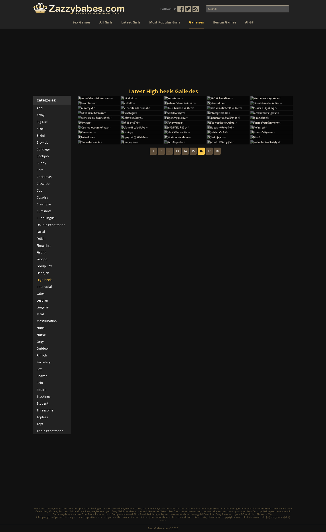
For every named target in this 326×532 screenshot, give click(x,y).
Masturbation (47, 321)
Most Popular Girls (164, 22)
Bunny (41, 163)
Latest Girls (130, 22)
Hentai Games (224, 22)
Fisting (41, 252)
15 (193, 151)
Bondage (43, 149)
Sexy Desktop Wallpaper (260, 511)
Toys (40, 424)
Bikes (40, 129)
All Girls (105, 22)
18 (217, 151)
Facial (41, 232)
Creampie (44, 204)
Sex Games (81, 22)
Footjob (42, 259)
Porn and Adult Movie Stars (74, 511)
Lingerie (43, 307)
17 (209, 151)
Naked (163, 511)
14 (185, 151)
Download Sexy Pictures (217, 514)
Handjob (43, 273)
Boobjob (43, 156)
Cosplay (42, 197)
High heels (44, 280)
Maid (40, 314)
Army (40, 115)
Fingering (44, 245)
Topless (42, 417)
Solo (40, 383)
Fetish (41, 238)
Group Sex (44, 266)
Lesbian (42, 300)
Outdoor (43, 348)
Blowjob (42, 142)
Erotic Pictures (96, 514)
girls (238, 508)
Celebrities (41, 511)
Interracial (44, 287)
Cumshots (44, 211)
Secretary (44, 362)
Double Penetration (51, 225)
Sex (39, 369)
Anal (40, 108)
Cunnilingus (46, 218)
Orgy (40, 341)
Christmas (44, 177)
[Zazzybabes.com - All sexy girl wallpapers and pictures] (78, 8)
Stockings (44, 396)
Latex (40, 293)
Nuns (41, 328)
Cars (40, 170)
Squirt (41, 390)
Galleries (196, 22)
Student (42, 403)
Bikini (41, 135)
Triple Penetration (50, 431)
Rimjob (42, 355)
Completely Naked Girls (125, 514)
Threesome (45, 410)
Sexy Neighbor (120, 511)
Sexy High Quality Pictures (126, 508)
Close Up (43, 183)
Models (53, 511)
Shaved (42, 376)
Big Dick (42, 122)
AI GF (249, 22)
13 (177, 151)
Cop (39, 190)
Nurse (41, 335)
